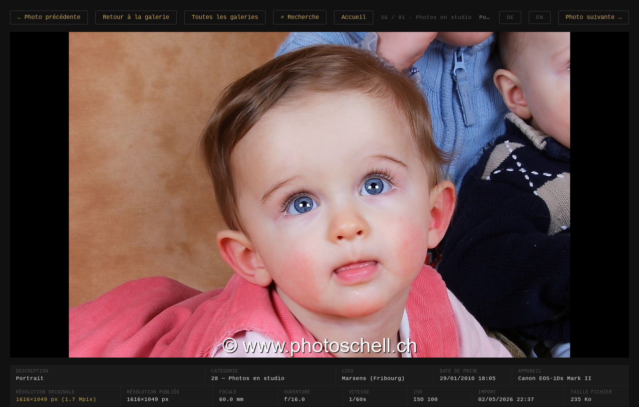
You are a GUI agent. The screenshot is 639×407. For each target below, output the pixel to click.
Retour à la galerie (136, 17)
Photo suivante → (594, 17)
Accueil (353, 17)
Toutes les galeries (225, 17)
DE (510, 17)
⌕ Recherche (300, 17)
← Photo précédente (48, 17)
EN (539, 17)
